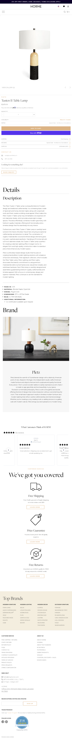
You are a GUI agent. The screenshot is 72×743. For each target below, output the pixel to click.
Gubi (4, 622)
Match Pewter (42, 620)
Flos (22, 615)
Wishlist (40, 655)
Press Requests (7, 665)
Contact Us (5, 650)
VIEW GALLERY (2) (8, 87)
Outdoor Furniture (62, 604)
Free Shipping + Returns (9, 640)
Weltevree (41, 622)
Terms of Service (7, 660)
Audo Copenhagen (9, 610)
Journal (40, 642)
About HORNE (41, 640)
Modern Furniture (9, 604)
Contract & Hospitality (9, 655)
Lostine (40, 617)
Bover (22, 622)
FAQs (3, 647)
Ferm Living (6, 607)
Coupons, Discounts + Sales (46, 657)
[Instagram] (6, 722)
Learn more (35, 507)
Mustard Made (8, 617)
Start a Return (6, 642)
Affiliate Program (8, 657)
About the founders (44, 645)
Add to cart (36, 128)
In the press (41, 647)
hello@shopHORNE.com (11, 155)
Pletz (3, 97)
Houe (57, 622)
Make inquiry (8, 172)
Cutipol (40, 607)
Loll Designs (59, 620)
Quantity (4, 111)
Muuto (5, 620)
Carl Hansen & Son (61, 617)
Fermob (57, 607)
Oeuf (4, 615)
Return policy (6, 645)
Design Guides (41, 660)
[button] (8, 450)
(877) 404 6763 (8, 159)
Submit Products (43, 652)
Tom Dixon (41, 625)
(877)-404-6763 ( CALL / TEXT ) (13, 679)
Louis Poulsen (25, 610)
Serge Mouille (25, 620)
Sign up (30, 703)
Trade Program (7, 652)
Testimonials (41, 650)
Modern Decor (43, 604)
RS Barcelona (60, 615)
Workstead (24, 612)
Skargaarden (59, 625)
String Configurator (9, 667)
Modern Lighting (26, 604)
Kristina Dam (42, 615)
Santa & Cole (24, 617)
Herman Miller (8, 612)
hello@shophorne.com (11, 677)
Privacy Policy (7, 662)
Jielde (22, 607)
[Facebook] (3, 722)
